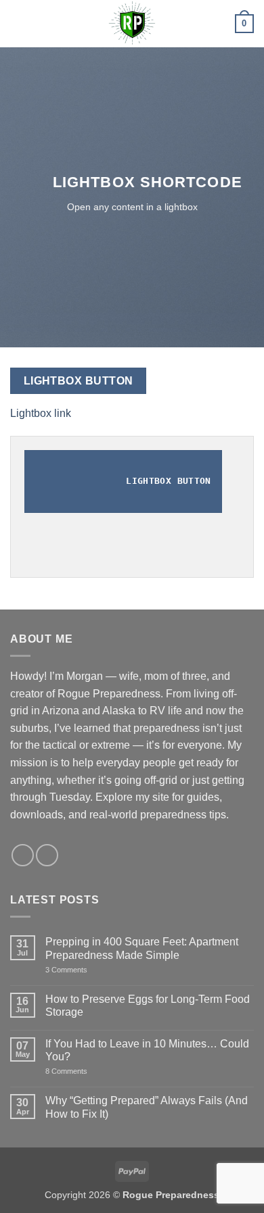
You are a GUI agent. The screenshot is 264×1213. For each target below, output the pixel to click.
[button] (18, 23)
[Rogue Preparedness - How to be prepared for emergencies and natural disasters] (132, 23)
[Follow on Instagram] (23, 855)
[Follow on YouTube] (47, 855)
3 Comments (89, 970)
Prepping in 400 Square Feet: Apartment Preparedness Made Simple (141, 948)
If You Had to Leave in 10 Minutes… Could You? (147, 1050)
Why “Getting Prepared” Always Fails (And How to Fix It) (146, 1107)
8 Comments (82, 1071)
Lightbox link (40, 413)
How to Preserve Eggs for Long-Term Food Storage (147, 1005)
